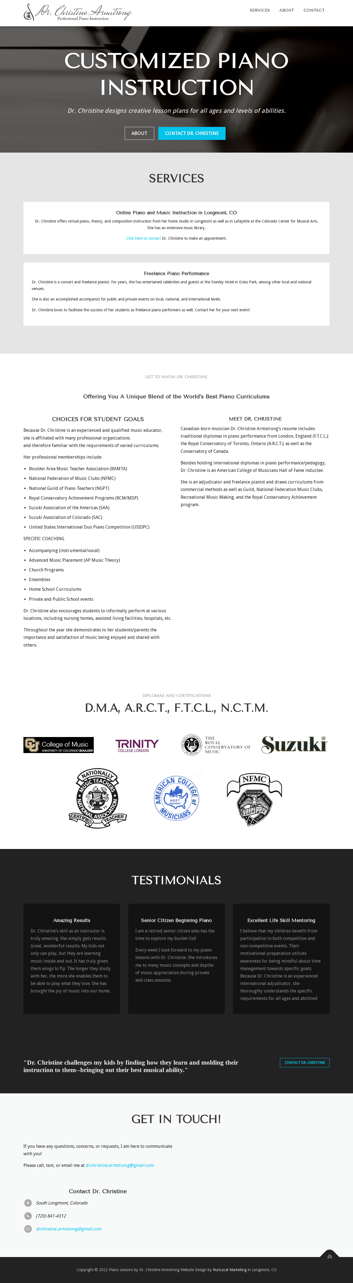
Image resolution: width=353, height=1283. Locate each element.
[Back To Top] (329, 1257)
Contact (314, 10)
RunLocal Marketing (230, 1270)
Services (260, 10)
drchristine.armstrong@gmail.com (120, 1165)
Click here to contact (143, 238)
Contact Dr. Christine (192, 133)
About (286, 10)
